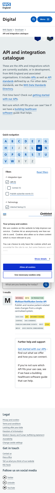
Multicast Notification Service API (30, 301)
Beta (27, 298)
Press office (7, 457)
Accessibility (7, 439)
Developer (19, 30)
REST (41, 324)
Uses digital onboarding (32, 328)
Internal (19, 298)
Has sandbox (30, 320)
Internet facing (37, 317)
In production (37, 298)
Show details (41, 259)
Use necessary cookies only (27, 275)
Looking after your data (13, 427)
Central (19, 320)
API (27, 317)
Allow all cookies (27, 267)
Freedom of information (13, 431)
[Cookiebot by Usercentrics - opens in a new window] (40, 214)
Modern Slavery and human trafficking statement (23, 435)
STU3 (47, 324)
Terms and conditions (12, 424)
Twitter (10, 477)
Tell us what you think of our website (18, 461)
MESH (18, 328)
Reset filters (42, 172)
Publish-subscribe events (26, 324)
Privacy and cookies (11, 420)
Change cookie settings (12, 442)
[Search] (46, 285)
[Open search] (34, 19)
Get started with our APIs (32, 349)
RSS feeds (7, 465)
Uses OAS (19, 317)
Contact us (7, 453)
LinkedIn (11, 483)
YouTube (11, 488)
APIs (33, 77)
